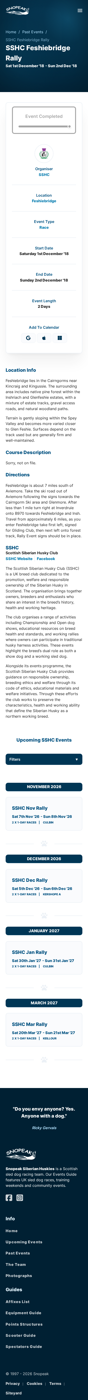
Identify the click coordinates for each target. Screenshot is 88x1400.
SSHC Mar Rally (29, 1024)
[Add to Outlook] (60, 338)
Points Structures (24, 1324)
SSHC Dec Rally (30, 880)
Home (11, 32)
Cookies (34, 1383)
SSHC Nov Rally (30, 808)
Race (44, 227)
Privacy (13, 1383)
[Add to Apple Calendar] (44, 338)
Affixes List (18, 1301)
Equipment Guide (24, 1312)
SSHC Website (19, 558)
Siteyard (14, 1393)
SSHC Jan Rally (29, 952)
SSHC (44, 174)
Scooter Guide (21, 1335)
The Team (16, 1264)
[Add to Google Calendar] (28, 338)
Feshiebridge (44, 201)
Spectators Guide (24, 1346)
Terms (55, 1383)
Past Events (32, 32)
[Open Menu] (80, 10)
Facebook (46, 558)
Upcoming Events (24, 1242)
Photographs (19, 1275)
